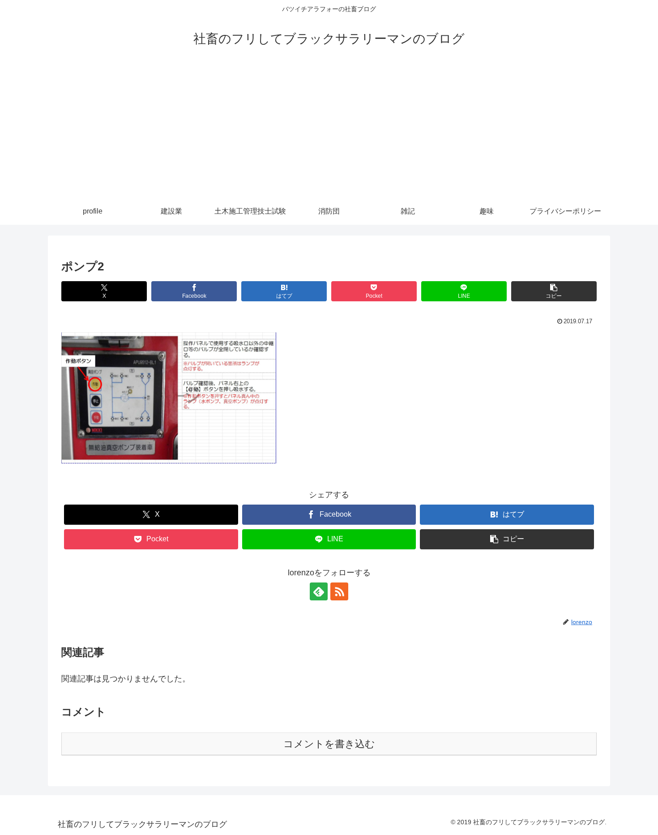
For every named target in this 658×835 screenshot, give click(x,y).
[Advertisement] (329, 130)
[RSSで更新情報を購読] (339, 591)
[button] (554, 291)
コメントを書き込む (329, 743)
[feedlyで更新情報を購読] (319, 591)
